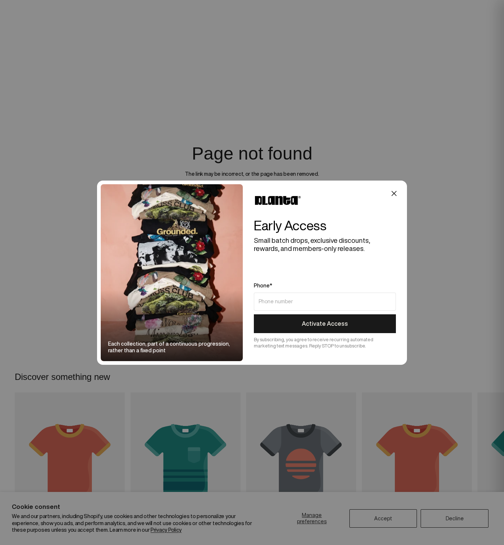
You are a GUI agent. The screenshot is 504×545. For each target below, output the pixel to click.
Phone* (263, 285)
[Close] (394, 193)
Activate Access (325, 323)
